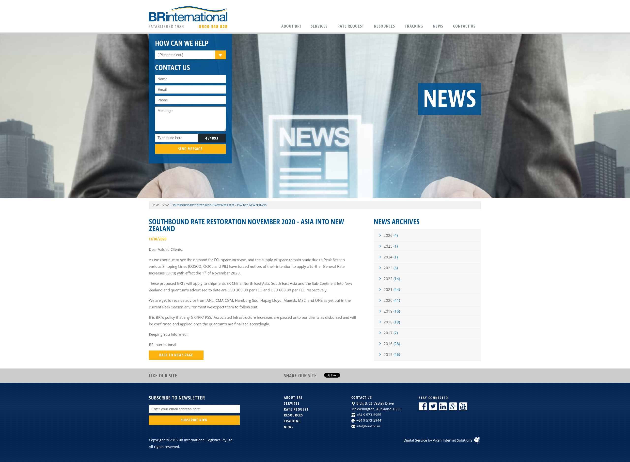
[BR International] (189, 28)
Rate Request (350, 26)
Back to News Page (176, 355)
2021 (392, 289)
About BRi (291, 26)
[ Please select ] (170, 55)
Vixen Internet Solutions (453, 440)
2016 (392, 343)
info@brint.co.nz (368, 426)
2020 (392, 300)
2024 (391, 257)
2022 (392, 278)
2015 (392, 354)
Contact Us (464, 26)
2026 (391, 235)
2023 (391, 267)
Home (155, 205)
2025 (391, 246)
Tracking (414, 26)
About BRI (293, 398)
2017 (391, 332)
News (438, 26)
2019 (392, 311)
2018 (392, 321)
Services (319, 26)
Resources (384, 26)
